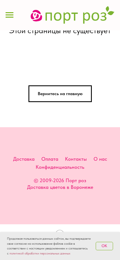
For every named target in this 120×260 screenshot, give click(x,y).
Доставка (24, 159)
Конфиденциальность (60, 167)
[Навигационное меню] (9, 15)
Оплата (49, 159)
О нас (100, 159)
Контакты (76, 159)
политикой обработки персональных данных (39, 253)
